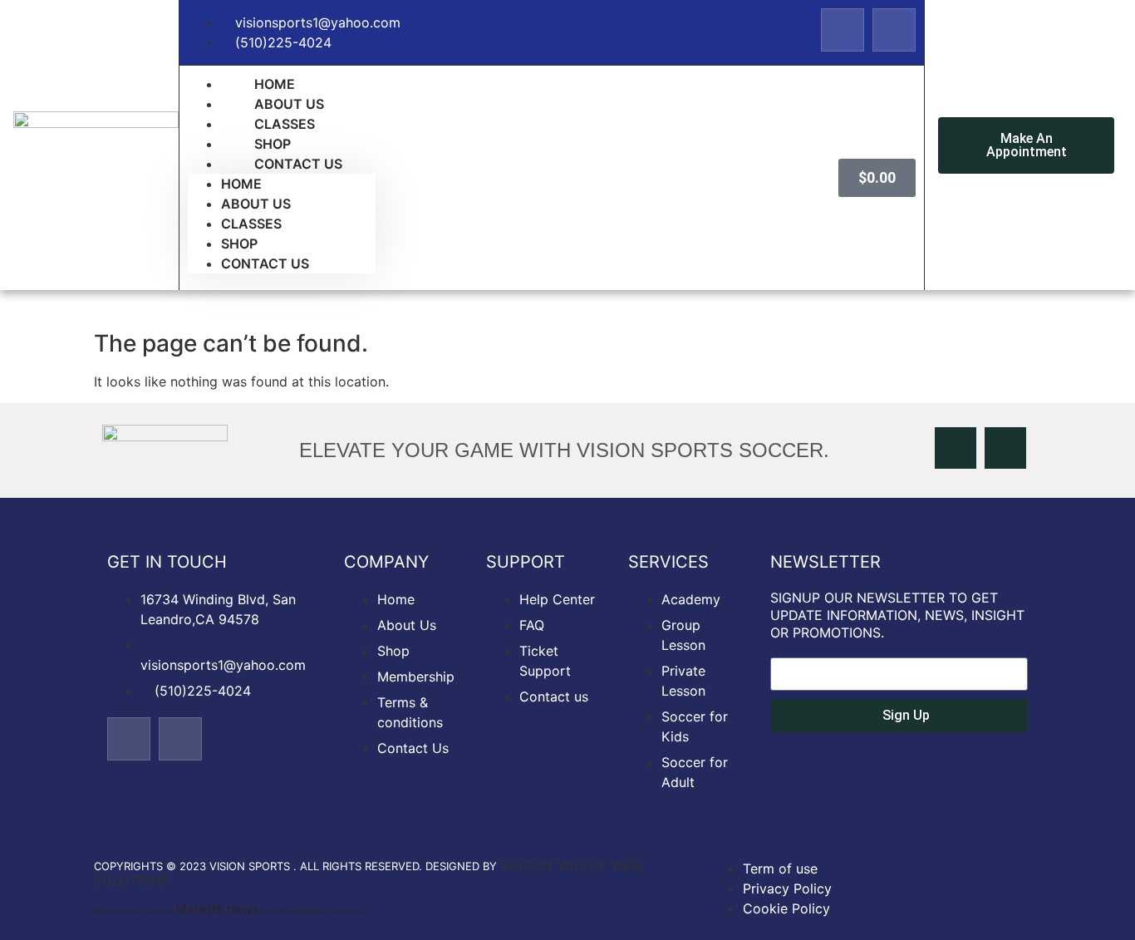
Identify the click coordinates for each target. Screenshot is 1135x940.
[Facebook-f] (842, 30)
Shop (239, 243)
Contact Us (298, 163)
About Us (256, 203)
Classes (251, 223)
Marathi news (894, 752)
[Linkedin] (894, 30)
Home (241, 183)
